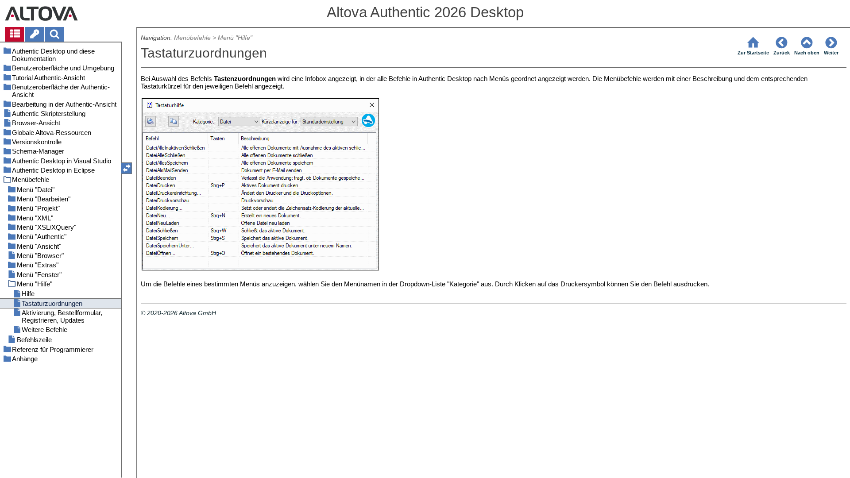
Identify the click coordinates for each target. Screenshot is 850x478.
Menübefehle (192, 38)
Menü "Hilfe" (235, 38)
